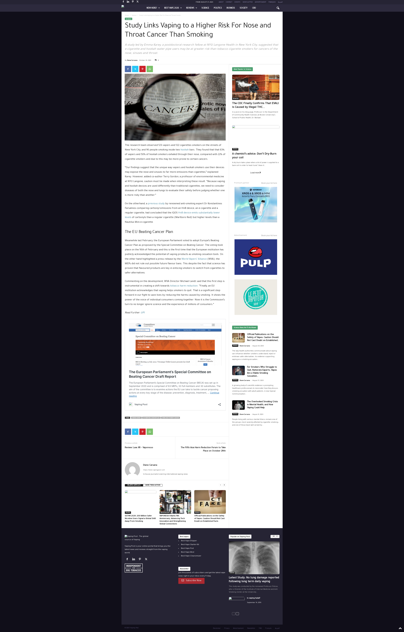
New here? (152, 8)
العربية (280, 2)
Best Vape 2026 (171, 8)
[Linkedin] (128, 2)
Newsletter (247, 2)
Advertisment (260, 2)
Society (243, 8)
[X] (138, 2)
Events (237, 2)
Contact (229, 2)
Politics (218, 8)
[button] (277, 8)
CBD (254, 8)
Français (272, 2)
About (221, 2)
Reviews (190, 8)
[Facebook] (123, 2)
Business (231, 8)
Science (205, 8)
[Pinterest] (133, 2)
